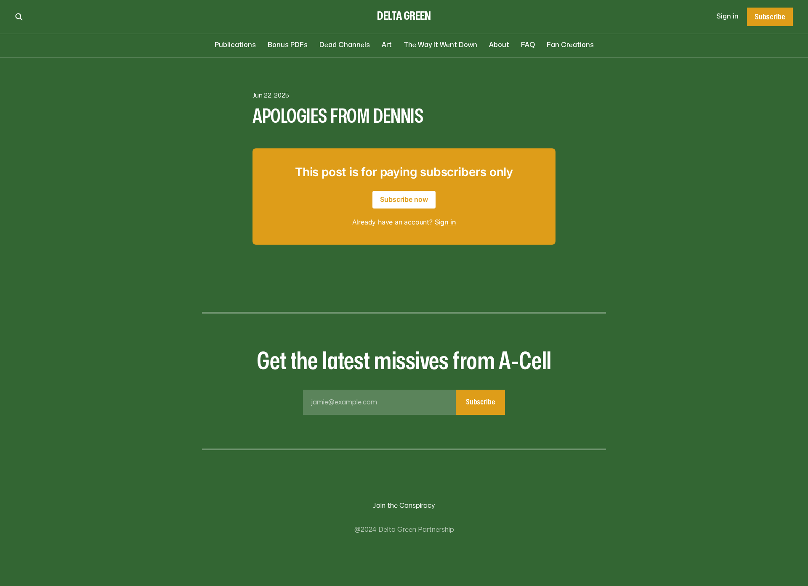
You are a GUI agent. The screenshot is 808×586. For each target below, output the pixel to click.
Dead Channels (344, 45)
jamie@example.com (403, 402)
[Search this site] (19, 17)
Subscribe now (404, 199)
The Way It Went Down (440, 45)
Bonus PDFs (288, 45)
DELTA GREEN (404, 16)
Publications (235, 45)
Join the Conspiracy (404, 505)
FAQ (528, 45)
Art (387, 45)
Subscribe (770, 17)
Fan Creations (570, 45)
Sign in (727, 16)
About (499, 45)
